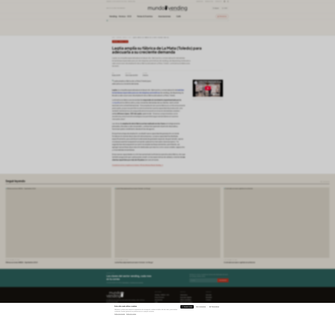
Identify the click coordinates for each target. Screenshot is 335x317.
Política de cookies (131, 314)
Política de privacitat (119, 314)
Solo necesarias (201, 306)
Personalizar (215, 306)
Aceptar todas (188, 306)
